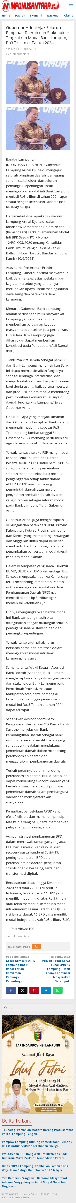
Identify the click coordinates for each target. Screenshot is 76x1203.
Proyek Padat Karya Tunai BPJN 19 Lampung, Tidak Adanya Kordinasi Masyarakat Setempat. (56, 969)
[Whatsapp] (58, 990)
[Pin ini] (34, 990)
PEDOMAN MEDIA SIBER (15, 1197)
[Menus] (71, 6)
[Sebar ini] (11, 990)
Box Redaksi (30, 1194)
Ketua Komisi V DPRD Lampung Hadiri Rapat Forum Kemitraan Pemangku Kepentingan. (20, 969)
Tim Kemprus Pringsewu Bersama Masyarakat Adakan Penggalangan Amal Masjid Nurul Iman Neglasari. (35, 1182)
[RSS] (36, 946)
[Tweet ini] (22, 990)
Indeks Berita (49, 1194)
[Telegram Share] (46, 990)
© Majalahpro (10, 1194)
